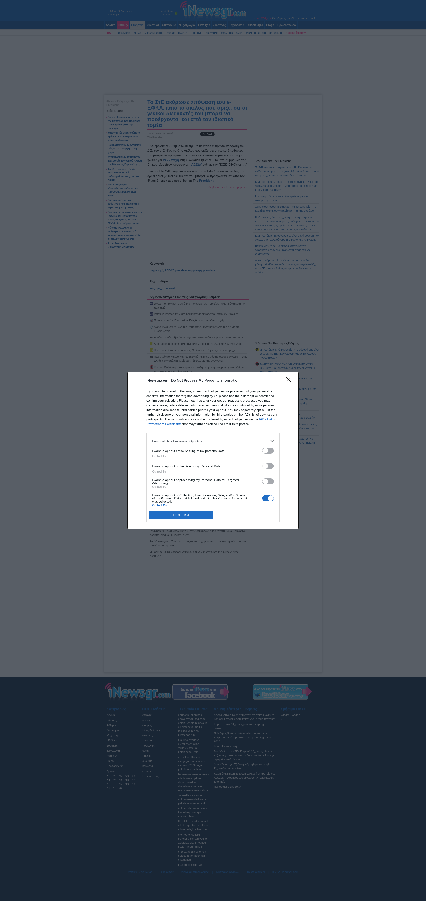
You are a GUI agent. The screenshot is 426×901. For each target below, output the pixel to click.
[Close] (290, 381)
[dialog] (213, 450)
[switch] (268, 451)
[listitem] (213, 441)
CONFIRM (181, 515)
